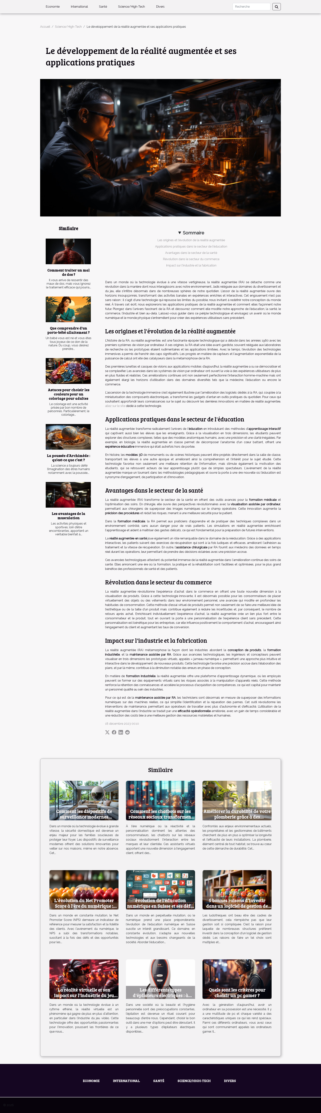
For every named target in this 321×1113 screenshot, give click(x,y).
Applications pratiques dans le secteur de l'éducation (191, 246)
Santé (103, 6)
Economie (53, 6)
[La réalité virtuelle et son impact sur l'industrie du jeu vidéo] (84, 979)
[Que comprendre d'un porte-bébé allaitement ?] (68, 309)
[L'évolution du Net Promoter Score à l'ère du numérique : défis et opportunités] (84, 889)
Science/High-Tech (131, 6)
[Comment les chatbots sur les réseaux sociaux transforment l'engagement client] (160, 800)
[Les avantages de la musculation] (68, 495)
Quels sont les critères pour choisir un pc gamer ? (237, 992)
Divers (160, 6)
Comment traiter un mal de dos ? (68, 272)
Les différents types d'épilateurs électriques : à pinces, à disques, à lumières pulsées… (160, 998)
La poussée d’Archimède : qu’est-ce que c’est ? (68, 457)
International (79, 6)
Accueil (45, 26)
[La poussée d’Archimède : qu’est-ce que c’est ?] (68, 437)
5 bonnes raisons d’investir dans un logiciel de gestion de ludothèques (237, 906)
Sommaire (193, 232)
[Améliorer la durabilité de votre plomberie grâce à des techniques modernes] (237, 800)
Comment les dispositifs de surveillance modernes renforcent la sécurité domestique (84, 819)
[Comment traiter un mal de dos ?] (68, 251)
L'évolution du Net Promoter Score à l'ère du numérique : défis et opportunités (84, 906)
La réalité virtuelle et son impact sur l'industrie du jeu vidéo (84, 995)
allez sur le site (115, 406)
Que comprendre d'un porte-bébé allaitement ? (68, 330)
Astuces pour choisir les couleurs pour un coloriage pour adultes (68, 394)
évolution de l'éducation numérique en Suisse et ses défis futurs (160, 906)
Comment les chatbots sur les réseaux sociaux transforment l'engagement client (161, 816)
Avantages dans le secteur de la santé (191, 253)
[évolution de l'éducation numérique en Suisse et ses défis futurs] (160, 889)
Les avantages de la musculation (68, 515)
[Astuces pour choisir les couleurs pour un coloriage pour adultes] (68, 371)
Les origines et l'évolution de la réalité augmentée (191, 240)
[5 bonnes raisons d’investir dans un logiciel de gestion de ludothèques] (237, 889)
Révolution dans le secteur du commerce (191, 259)
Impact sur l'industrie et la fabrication (191, 265)
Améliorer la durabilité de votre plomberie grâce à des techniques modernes (237, 816)
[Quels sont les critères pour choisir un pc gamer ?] (237, 979)
